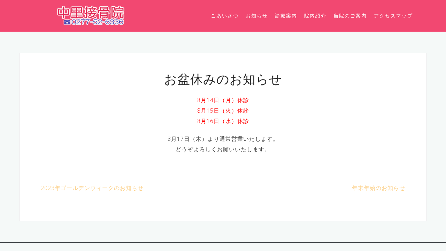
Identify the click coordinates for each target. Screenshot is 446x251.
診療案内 (286, 15)
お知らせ (257, 15)
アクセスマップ (393, 15)
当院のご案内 (350, 15)
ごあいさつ (225, 15)
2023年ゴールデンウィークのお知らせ (92, 188)
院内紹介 (315, 15)
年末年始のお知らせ (378, 188)
